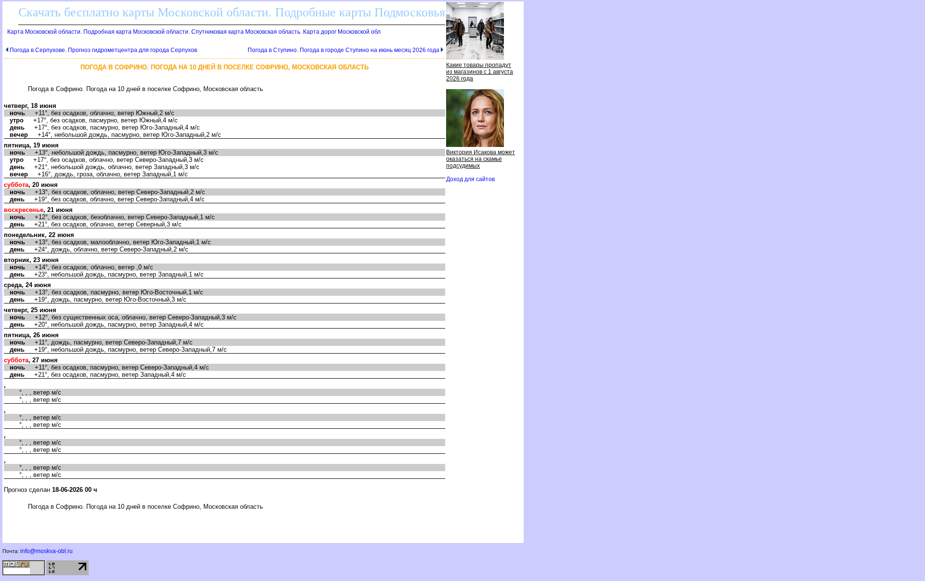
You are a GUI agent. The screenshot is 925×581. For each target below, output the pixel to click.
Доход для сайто (470, 179)
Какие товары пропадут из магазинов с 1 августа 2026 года (479, 72)
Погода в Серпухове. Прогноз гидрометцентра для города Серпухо (103, 50)
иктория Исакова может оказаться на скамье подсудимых (480, 159)
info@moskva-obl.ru (46, 551)
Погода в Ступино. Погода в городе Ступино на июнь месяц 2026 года (343, 50)
